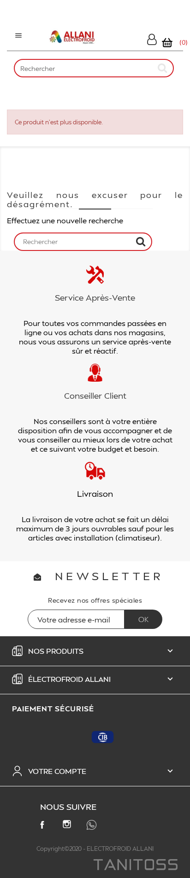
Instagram (69, 826)
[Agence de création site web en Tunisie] (135, 865)
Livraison (95, 493)
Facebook (43, 826)
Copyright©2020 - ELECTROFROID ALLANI (95, 848)
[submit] (162, 68)
